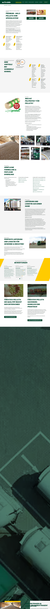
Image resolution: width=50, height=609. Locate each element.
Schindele (36, 2)
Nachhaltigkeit (31, 2)
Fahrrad (26, 2)
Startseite (5, 5)
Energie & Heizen (18, 2)
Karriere (40, 2)
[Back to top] (48, 607)
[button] (19, 278)
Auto (23, 2)
